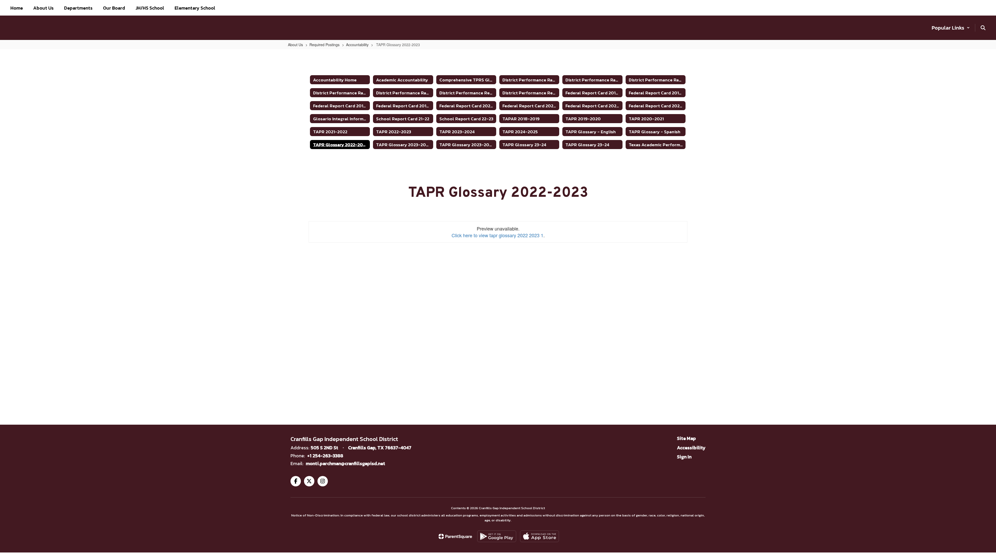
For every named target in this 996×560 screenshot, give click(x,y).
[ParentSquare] (455, 536)
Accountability (357, 44)
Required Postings (324, 44)
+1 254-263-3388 (325, 455)
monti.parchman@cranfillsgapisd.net (345, 463)
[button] (951, 28)
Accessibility (691, 447)
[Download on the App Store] (539, 536)
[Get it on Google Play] (496, 536)
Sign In (684, 456)
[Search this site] (983, 27)
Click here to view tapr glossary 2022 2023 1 (497, 235)
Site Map (686, 438)
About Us (295, 44)
